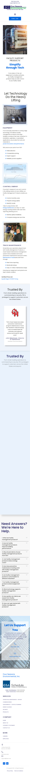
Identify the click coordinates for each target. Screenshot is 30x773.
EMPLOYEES (6, 738)
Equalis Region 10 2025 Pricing (9, 279)
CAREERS (5, 736)
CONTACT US (6, 728)
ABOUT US (5, 723)
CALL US (15, 18)
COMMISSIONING (7, 702)
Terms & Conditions (18, 770)
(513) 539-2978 (14, 1)
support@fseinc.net (15, 3)
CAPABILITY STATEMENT (9, 725)
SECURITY (5, 709)
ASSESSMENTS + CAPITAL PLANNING (12, 704)
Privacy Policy (10, 770)
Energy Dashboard (8, 208)
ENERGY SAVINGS (7, 707)
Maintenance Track (8, 257)
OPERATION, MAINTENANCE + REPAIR (12, 699)
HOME (4, 720)
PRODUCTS (6, 712)
